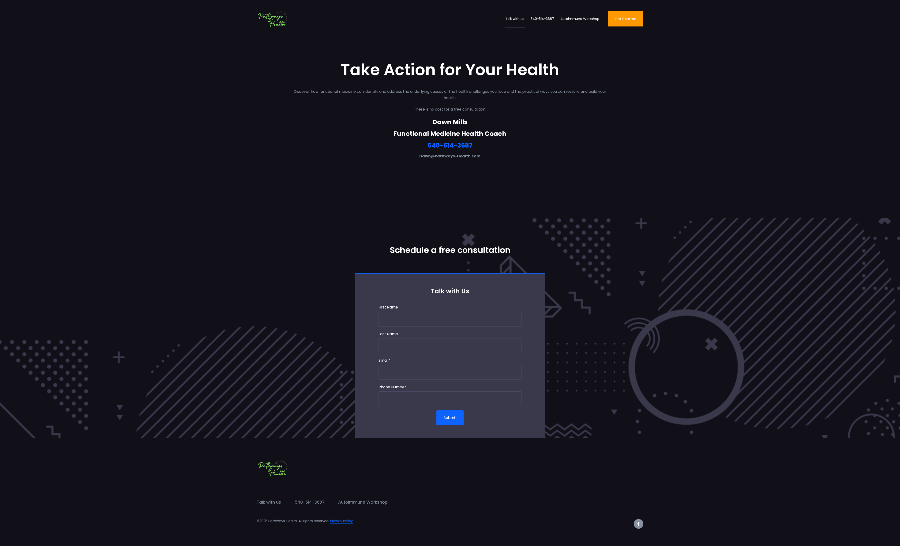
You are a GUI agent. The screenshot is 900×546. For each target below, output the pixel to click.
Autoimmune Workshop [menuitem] (363, 502)
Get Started (626, 19)
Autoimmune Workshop (579, 18)
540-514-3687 (542, 18)
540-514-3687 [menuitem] (310, 502)
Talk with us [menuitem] (269, 502)
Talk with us (514, 18)
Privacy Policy (341, 521)
